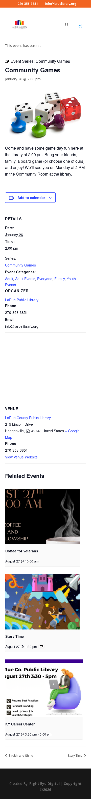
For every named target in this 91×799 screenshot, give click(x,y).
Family (59, 278)
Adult (9, 278)
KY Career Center (20, 723)
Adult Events (25, 278)
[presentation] (42, 516)
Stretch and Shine (20, 755)
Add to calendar (31, 197)
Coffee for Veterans (21, 550)
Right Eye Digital (44, 783)
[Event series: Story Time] (41, 646)
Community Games (20, 265)
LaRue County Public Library (28, 417)
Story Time (14, 636)
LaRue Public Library (21, 299)
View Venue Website (21, 456)
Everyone (44, 278)
